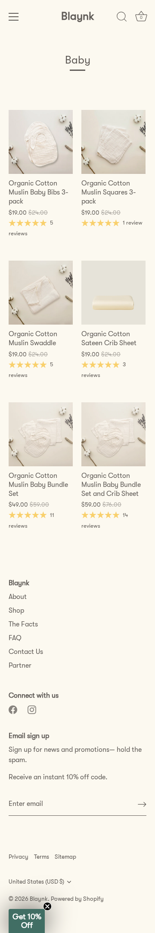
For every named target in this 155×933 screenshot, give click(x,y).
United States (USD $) (36, 881)
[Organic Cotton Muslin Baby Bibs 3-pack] (41, 142)
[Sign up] (142, 803)
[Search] (121, 18)
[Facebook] (13, 709)
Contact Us (26, 652)
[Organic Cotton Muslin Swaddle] (41, 293)
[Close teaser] (47, 906)
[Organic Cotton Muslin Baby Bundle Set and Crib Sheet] (113, 434)
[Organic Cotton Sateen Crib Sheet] (113, 293)
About (18, 597)
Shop (16, 610)
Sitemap (65, 857)
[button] (27, 921)
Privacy (18, 857)
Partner (20, 665)
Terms (41, 857)
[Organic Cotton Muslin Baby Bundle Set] (41, 434)
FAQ (15, 638)
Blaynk (77, 16)
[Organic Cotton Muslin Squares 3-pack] (113, 142)
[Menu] (13, 16)
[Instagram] (32, 709)
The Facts (23, 624)
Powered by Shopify (77, 899)
